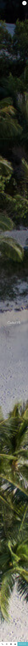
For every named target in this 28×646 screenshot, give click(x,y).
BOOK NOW (22, 644)
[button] (24, 3)
